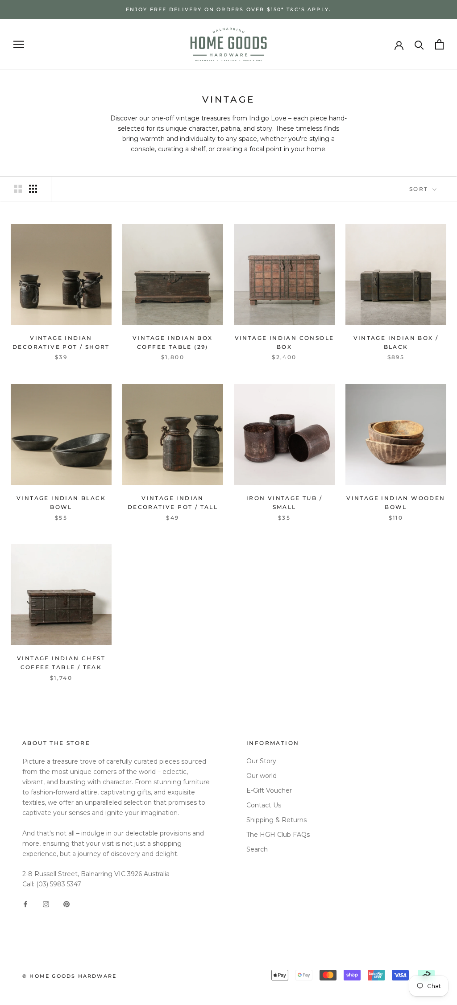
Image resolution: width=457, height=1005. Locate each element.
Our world (261, 776)
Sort (420, 189)
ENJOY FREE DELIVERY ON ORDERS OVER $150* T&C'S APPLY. (229, 9)
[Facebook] (25, 903)
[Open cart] (439, 44)
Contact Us (263, 805)
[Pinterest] (66, 903)
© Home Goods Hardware (69, 976)
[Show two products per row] (18, 189)
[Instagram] (46, 903)
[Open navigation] (18, 44)
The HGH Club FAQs (278, 835)
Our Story (261, 761)
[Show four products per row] (33, 189)
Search (257, 849)
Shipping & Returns (276, 820)
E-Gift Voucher (269, 790)
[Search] (419, 44)
